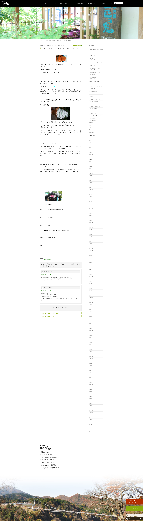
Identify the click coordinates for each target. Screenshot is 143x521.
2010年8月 (91, 419)
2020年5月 (91, 201)
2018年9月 (91, 210)
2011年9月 (91, 389)
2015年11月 (91, 274)
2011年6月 (91, 396)
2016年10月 (91, 253)
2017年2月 (91, 243)
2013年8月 (91, 335)
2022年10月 (91, 154)
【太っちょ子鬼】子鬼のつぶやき (95, 115)
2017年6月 (91, 234)
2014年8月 (91, 307)
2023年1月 (91, 149)
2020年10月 (91, 192)
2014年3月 (91, 318)
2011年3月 (91, 403)
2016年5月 (91, 262)
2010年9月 (91, 417)
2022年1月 (91, 168)
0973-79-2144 (44, 454)
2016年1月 (91, 269)
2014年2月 (91, 321)
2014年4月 (91, 316)
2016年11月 (91, 250)
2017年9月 (91, 229)
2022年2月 (91, 166)
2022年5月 (91, 159)
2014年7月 (91, 309)
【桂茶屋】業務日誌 (92, 120)
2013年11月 (91, 328)
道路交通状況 (91, 132)
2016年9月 (91, 255)
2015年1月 (91, 295)
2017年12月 (91, 222)
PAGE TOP (139, 513)
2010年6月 (91, 424)
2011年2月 (91, 405)
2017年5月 (91, 236)
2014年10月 (91, 302)
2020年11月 (91, 189)
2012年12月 (91, 354)
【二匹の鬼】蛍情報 (92, 113)
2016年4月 (91, 264)
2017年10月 (91, 227)
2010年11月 (91, 412)
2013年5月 (91, 342)
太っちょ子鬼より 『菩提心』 (49, 316)
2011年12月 (91, 382)
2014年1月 (91, 323)
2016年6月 (91, 260)
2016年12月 (91, 248)
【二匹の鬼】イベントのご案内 (94, 99)
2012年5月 (91, 370)
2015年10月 (91, 276)
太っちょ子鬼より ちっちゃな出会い (51, 313)
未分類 (90, 129)
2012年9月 (91, 361)
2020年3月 (91, 206)
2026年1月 (91, 142)
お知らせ (90, 125)
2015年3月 (91, 290)
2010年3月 (91, 431)
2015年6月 (91, 283)
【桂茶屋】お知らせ (92, 118)
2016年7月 (91, 257)
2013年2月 (91, 349)
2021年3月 (91, 185)
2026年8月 (91, 138)
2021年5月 (91, 182)
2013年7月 (91, 337)
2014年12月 (91, 297)
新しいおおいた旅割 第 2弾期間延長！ (95, 68)
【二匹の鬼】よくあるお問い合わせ (95, 106)
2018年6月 (91, 213)
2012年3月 (91, 375)
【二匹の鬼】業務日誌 (77, 45)
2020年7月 (91, 199)
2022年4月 (91, 161)
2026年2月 (91, 140)
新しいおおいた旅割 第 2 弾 (93, 91)
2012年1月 (91, 379)
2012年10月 (91, 358)
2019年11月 (91, 208)
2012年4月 (91, 372)
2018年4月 (91, 215)
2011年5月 (91, 398)
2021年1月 (91, 187)
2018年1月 (91, 220)
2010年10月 (91, 415)
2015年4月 (91, 288)
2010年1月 (91, 436)
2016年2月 (91, 267)
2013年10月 (91, 330)
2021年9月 (91, 175)
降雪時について (91, 58)
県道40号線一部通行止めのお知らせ (95, 72)
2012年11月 (91, 356)
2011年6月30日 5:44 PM (46, 290)
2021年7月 (91, 180)
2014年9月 (91, 304)
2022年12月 (91, 152)
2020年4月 (91, 203)
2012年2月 (91, 377)
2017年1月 (91, 246)
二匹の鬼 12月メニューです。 (94, 81)
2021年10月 (91, 173)
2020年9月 (91, 194)
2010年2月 (91, 433)
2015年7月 (91, 281)
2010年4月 (91, 429)
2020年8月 (91, 196)
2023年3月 (91, 147)
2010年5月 (91, 426)
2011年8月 (91, 391)
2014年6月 (91, 311)
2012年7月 (91, 365)
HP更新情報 (91, 122)
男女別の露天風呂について (93, 77)
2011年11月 (91, 384)
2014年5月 (91, 314)
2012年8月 (91, 363)
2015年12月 (91, 271)
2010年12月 (91, 410)
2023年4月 (91, 145)
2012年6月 (91, 368)
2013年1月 (91, 351)
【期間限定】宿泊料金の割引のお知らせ (96, 49)
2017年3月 (91, 241)
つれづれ (90, 127)
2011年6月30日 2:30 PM (46, 274)
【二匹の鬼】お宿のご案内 (93, 101)
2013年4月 (91, 344)
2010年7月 (91, 422)
